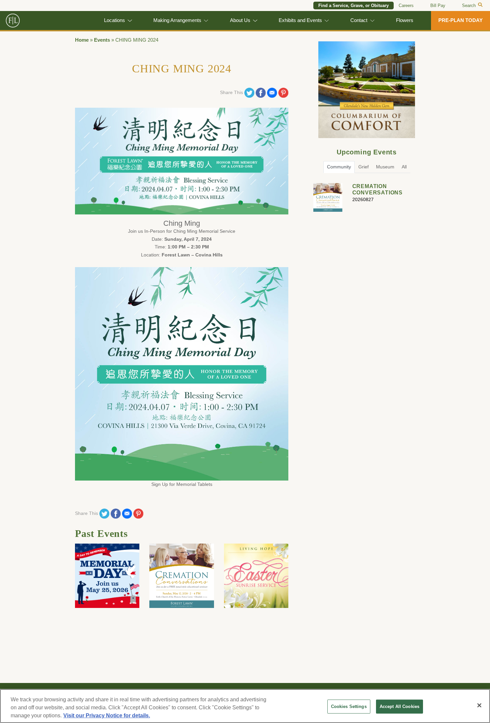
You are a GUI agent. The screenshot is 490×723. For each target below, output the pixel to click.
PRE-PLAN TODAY (460, 20)
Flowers (404, 20)
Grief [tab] (363, 166)
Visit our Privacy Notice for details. (106, 715)
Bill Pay (437, 5)
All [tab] (404, 166)
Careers (406, 5)
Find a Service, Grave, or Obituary (353, 5)
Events (102, 40)
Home (82, 40)
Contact (358, 20)
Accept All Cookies (399, 706)
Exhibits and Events (300, 20)
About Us (240, 20)
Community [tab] (339, 166)
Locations (114, 20)
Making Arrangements (177, 20)
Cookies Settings (349, 706)
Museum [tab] (385, 166)
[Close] (479, 705)
